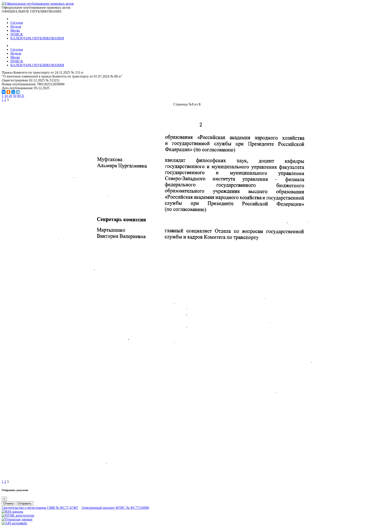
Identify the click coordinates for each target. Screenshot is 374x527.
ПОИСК (16, 34)
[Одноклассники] (8, 92)
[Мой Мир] (13, 92)
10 (6, 96)
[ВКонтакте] (4, 92)
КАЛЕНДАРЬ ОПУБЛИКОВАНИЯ (37, 38)
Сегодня (16, 22)
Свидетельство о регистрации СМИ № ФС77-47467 (40, 507)
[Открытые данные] (17, 519)
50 (14, 96)
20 (10, 96)
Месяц (15, 30)
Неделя (15, 26)
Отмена (8, 503)
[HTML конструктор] (18, 515)
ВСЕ (20, 96)
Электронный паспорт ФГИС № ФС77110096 (115, 507)
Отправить (25, 503)
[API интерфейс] (14, 523)
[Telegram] (18, 92)
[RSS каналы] (12, 511)
